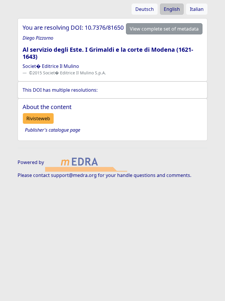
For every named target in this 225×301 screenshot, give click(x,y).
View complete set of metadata (164, 29)
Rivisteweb (38, 118)
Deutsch (144, 9)
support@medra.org (74, 175)
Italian (197, 9)
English (172, 9)
